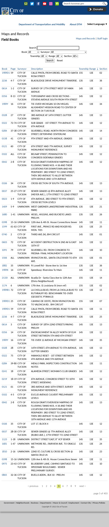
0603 (4, 242)
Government (9, 503)
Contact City (86, 503)
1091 (4, 250)
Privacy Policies (99, 503)
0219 (4, 379)
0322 (4, 123)
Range (52, 56)
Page (13, 69)
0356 (4, 96)
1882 (4, 266)
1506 (4, 258)
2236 (4, 81)
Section (68, 56)
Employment (74, 503)
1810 (4, 452)
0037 (4, 191)
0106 (4, 183)
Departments (45, 503)
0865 (4, 475)
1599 (4, 227)
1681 (4, 444)
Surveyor (45, 52)
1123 (4, 439)
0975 (4, 464)
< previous (33, 486)
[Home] (14, 12)
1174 (4, 286)
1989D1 (6, 73)
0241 (4, 371)
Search (32, 48)
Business (34, 503)
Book (24, 52)
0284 (4, 131)
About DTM (76, 24)
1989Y (5, 104)
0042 (4, 162)
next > (82, 486)
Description (37, 69)
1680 (4, 214)
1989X (5, 270)
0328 (4, 115)
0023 (4, 199)
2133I (5, 278)
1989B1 (6, 290)
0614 (4, 88)
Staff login (102, 39)
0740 (4, 234)
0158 (4, 139)
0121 (4, 146)
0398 (4, 222)
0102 (4, 154)
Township (35, 56)
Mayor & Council (60, 503)
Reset (60, 60)
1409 (4, 207)
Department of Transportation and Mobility (42, 24)
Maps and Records (15, 34)
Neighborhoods (22, 503)
